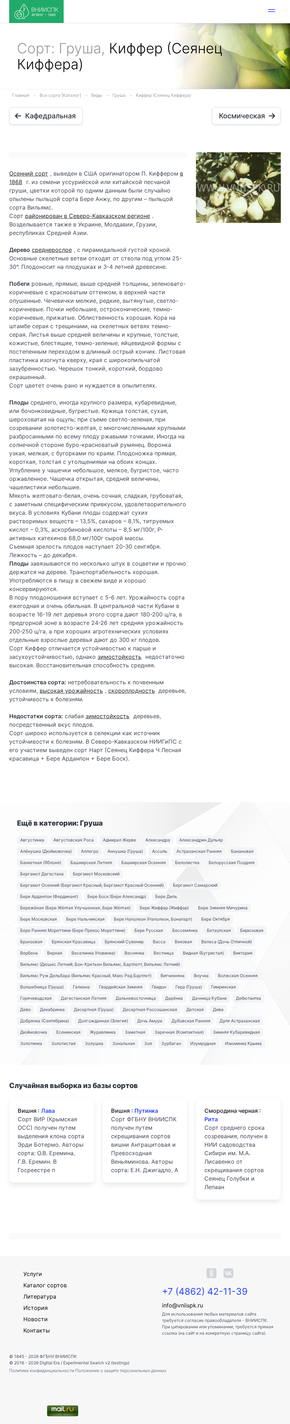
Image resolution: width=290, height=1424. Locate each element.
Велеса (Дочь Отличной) (226, 941)
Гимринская (223, 986)
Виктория (243, 953)
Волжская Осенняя (238, 975)
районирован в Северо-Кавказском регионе (87, 215)
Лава (48, 1110)
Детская (195, 1009)
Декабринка (52, 1009)
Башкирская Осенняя (143, 862)
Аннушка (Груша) (125, 851)
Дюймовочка (33, 1032)
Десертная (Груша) (94, 1009)
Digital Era (50, 1362)
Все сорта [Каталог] (60, 95)
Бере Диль (166, 896)
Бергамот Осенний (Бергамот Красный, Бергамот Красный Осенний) (92, 885)
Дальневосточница (136, 998)
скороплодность (131, 690)
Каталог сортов (45, 1285)
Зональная (123, 1043)
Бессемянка (185, 930)
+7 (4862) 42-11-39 (205, 1291)
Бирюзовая (251, 930)
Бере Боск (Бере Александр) (116, 896)
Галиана (81, 986)
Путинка (146, 1110)
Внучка (201, 975)
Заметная (135, 1032)
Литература (39, 1296)
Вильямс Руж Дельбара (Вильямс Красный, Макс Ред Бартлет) (85, 975)
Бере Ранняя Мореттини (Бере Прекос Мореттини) (72, 930)
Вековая (183, 941)
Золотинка (31, 1043)
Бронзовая (31, 941)
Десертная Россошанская (150, 1009)
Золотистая (63, 1043)
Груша (119, 95)
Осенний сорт (28, 173)
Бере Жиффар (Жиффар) (164, 907)
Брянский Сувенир (124, 941)
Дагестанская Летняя (83, 998)
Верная (54, 953)
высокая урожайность (71, 690)
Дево (25, 1009)
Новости (35, 1319)
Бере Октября (215, 919)
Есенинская (68, 1032)
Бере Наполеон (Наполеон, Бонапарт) (153, 919)
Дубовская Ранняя (191, 1020)
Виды (96, 95)
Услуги (32, 1273)
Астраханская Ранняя (199, 851)
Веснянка (134, 953)
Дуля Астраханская (240, 1020)
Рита (211, 1119)
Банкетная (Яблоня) (40, 862)
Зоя (148, 1043)
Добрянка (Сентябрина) (44, 1020)
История (35, 1307)
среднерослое (52, 249)
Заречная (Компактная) (179, 1032)
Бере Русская (148, 930)
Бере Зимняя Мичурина (223, 907)
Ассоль (159, 851)
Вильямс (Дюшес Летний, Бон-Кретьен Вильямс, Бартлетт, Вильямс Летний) (100, 964)
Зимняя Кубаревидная (236, 1032)
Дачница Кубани (209, 998)
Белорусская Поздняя (232, 862)
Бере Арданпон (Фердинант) (49, 896)
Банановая (242, 851)
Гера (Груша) (188, 986)
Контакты (36, 1330)
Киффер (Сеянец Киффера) (163, 95)
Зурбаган (171, 1043)
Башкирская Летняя (91, 862)
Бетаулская (219, 930)
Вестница (163, 953)
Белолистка (187, 862)
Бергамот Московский (96, 873)
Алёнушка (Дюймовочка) (46, 851)
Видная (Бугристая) (203, 953)
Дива (218, 1009)
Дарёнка (174, 998)
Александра (157, 840)
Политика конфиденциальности (42, 1370)
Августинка (32, 840)
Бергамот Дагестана (42, 873)
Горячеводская (36, 998)
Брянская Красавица (73, 941)
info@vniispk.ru (182, 1305)
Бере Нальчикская (85, 919)
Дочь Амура (149, 1020)
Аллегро (89, 851)
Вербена (29, 953)
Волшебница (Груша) (42, 986)
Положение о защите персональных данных (120, 1370)
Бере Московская (38, 919)
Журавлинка (103, 1032)
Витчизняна (173, 975)
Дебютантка (248, 998)
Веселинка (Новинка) (93, 953)
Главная (20, 95)
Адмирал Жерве (119, 840)
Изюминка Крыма (243, 1043)
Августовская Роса (73, 840)
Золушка (94, 1043)
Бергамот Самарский (195, 885)
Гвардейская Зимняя (121, 986)
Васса (159, 941)
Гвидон (159, 986)
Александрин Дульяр (201, 840)
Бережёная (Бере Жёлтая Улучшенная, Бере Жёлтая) (75, 907)
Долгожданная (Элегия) (103, 1020)
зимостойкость (119, 656)
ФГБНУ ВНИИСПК (58, 1356)
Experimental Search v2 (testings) (96, 1362)
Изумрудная (203, 1043)
